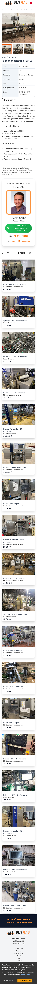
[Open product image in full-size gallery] (18, 28)
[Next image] (33, 28)
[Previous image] (4, 28)
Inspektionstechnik (23, 10)
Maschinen (11, 10)
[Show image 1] (7, 49)
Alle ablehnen (8, 981)
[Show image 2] (18, 49)
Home (3, 10)
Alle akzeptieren (24, 981)
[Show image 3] (29, 49)
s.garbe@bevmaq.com (20, 241)
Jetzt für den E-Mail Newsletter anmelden (18, 921)
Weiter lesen (25, 975)
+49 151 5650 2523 (20, 236)
